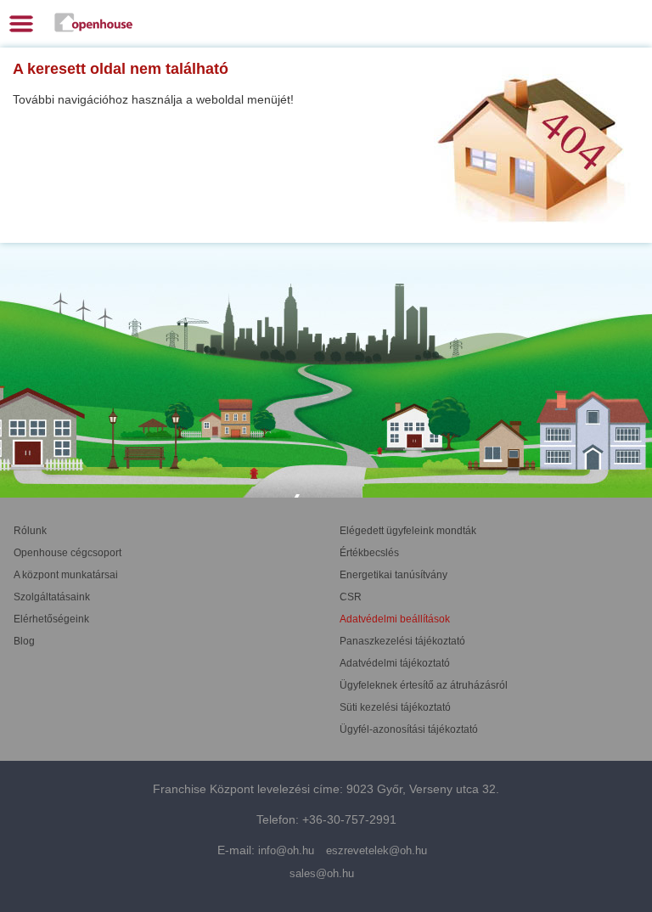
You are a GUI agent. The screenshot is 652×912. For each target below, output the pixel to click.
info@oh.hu (286, 850)
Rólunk (30, 531)
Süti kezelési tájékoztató (395, 707)
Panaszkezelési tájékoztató (402, 641)
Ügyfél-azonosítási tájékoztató (409, 729)
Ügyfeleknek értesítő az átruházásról (424, 685)
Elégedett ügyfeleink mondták (408, 531)
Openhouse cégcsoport (67, 553)
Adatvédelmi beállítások (395, 619)
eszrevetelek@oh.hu (376, 850)
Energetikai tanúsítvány (393, 575)
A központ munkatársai (66, 575)
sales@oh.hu (321, 873)
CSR (351, 597)
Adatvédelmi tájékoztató (395, 663)
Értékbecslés (369, 553)
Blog (24, 641)
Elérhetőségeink (51, 619)
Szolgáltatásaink (52, 597)
